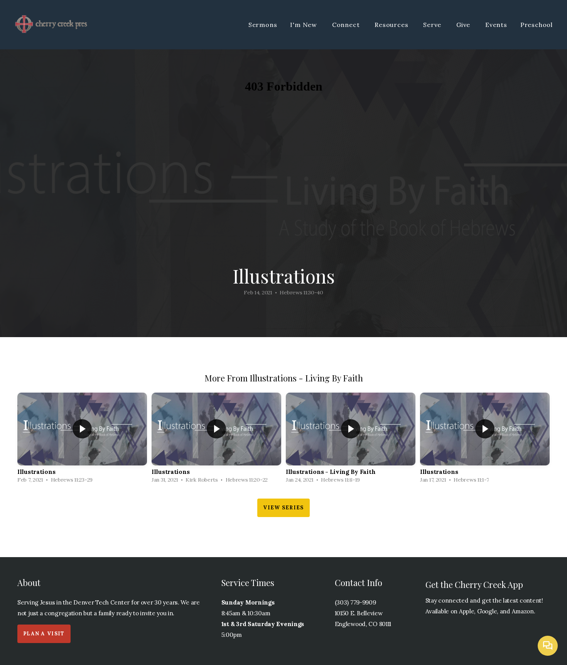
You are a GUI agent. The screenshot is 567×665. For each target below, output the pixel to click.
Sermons (262, 25)
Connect (346, 25)
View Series (283, 507)
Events (496, 25)
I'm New (304, 25)
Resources (392, 25)
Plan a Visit (44, 633)
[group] (82, 440)
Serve (433, 25)
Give (464, 25)
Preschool (536, 25)
